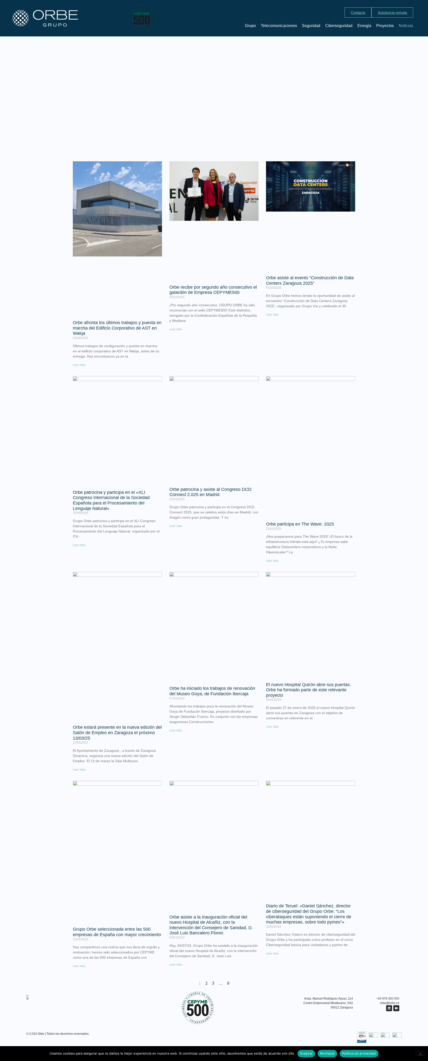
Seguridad (311, 26)
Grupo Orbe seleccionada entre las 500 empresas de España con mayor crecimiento (117, 932)
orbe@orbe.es (389, 1003)
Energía (364, 26)
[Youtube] (396, 1008)
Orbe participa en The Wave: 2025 (300, 524)
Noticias (406, 26)
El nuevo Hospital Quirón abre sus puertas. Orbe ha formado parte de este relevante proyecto (308, 690)
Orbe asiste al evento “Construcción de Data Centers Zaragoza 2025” (310, 280)
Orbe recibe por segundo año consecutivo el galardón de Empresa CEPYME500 (213, 290)
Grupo (250, 26)
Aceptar (306, 1053)
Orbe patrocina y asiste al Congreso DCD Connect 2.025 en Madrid (210, 492)
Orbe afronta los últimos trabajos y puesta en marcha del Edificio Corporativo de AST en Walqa (117, 328)
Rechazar (327, 1053)
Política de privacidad (359, 1053)
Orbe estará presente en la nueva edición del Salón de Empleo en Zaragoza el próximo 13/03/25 (117, 732)
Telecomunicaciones (279, 26)
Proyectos (385, 26)
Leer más (79, 365)
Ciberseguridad (338, 26)
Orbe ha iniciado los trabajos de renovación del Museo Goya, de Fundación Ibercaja (212, 691)
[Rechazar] (420, 1053)
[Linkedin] (389, 1008)
